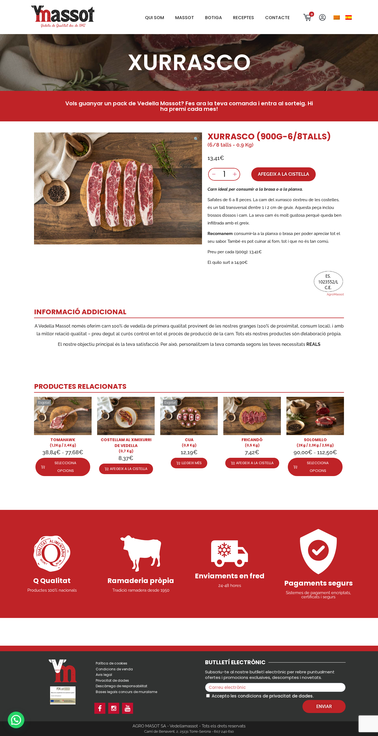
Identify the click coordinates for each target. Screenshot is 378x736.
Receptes (243, 17)
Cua (189, 440)
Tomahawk (62, 440)
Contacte (277, 17)
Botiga (213, 17)
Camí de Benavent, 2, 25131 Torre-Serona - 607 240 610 (189, 731)
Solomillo (315, 440)
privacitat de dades (291, 696)
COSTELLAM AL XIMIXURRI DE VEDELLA (126, 442)
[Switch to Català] (337, 17)
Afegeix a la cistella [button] (128, 468)
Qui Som (154, 17)
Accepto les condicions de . (263, 696)
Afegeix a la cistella (283, 174)
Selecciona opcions (65, 466)
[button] (196, 138)
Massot (184, 17)
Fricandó (252, 440)
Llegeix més (192, 463)
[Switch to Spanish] (348, 17)
